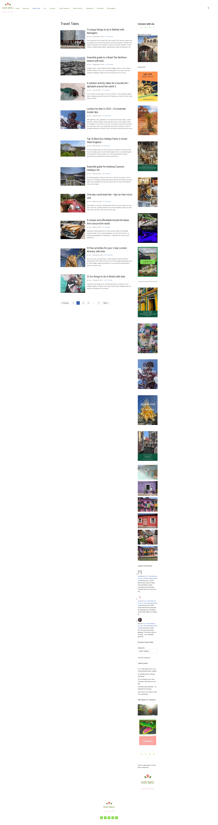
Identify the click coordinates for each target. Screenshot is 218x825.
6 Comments (109, 64)
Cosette (140, 576)
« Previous (65, 303)
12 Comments (106, 227)
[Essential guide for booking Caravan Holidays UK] (72, 176)
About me (26, 8)
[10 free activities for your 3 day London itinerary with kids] (72, 257)
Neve (62, 823)
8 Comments (107, 201)
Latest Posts (36, 8)
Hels (90, 36)
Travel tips (100, 8)
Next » (106, 303)
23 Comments (107, 115)
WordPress (77, 823)
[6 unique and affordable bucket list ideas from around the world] (72, 230)
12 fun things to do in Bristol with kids (106, 276)
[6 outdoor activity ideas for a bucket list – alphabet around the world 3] (72, 91)
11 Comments (109, 36)
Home (17, 8)
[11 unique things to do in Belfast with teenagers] (72, 39)
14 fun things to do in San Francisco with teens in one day (147, 681)
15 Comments (106, 146)
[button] (46, 8)
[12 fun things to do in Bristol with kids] (72, 283)
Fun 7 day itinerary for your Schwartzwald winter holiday (147, 578)
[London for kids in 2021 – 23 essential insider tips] (72, 119)
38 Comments (108, 280)
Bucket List (89, 8)
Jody (139, 601)
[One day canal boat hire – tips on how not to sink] (72, 203)
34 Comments (108, 255)
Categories (141, 648)
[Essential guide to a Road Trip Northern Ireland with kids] (72, 66)
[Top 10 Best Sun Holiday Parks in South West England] (72, 148)
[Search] (208, 8)
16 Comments (106, 173)
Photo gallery (111, 8)
